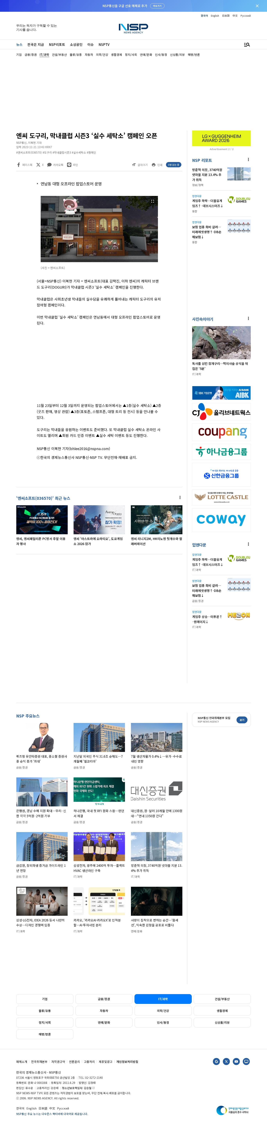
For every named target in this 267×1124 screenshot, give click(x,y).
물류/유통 (45, 1011)
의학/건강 (163, 1011)
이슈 (90, 44)
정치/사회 (45, 1022)
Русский (246, 15)
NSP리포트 (57, 44)
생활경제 (222, 1011)
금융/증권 (104, 999)
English (215, 15)
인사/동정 (163, 1022)
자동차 (104, 1011)
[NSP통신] (133, 28)
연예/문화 (104, 1022)
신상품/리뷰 (222, 1022)
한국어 (204, 15)
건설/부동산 (222, 999)
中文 (235, 15)
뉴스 (19, 44)
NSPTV (104, 44)
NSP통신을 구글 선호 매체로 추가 (124, 5)
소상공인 (76, 44)
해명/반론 (45, 1034)
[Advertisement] (133, 93)
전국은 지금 (35, 44)
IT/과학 (163, 999)
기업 (44, 999)
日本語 (226, 15)
